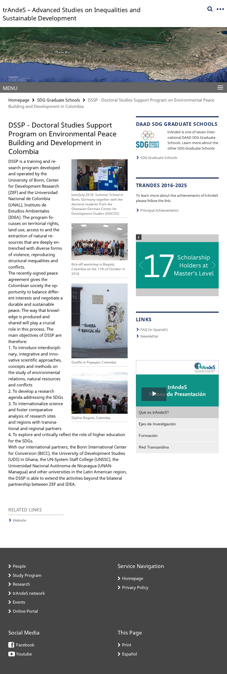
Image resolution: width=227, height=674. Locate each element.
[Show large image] (147, 138)
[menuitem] (177, 412)
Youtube (24, 654)
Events (19, 602)
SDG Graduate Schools (58, 100)
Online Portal (25, 611)
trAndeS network (29, 593)
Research (21, 584)
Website (19, 520)
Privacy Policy (135, 587)
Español (129, 654)
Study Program (27, 575)
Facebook (25, 645)
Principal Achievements (159, 210)
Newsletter (149, 336)
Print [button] (126, 645)
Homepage (18, 100)
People (19, 566)
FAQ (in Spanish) (154, 329)
